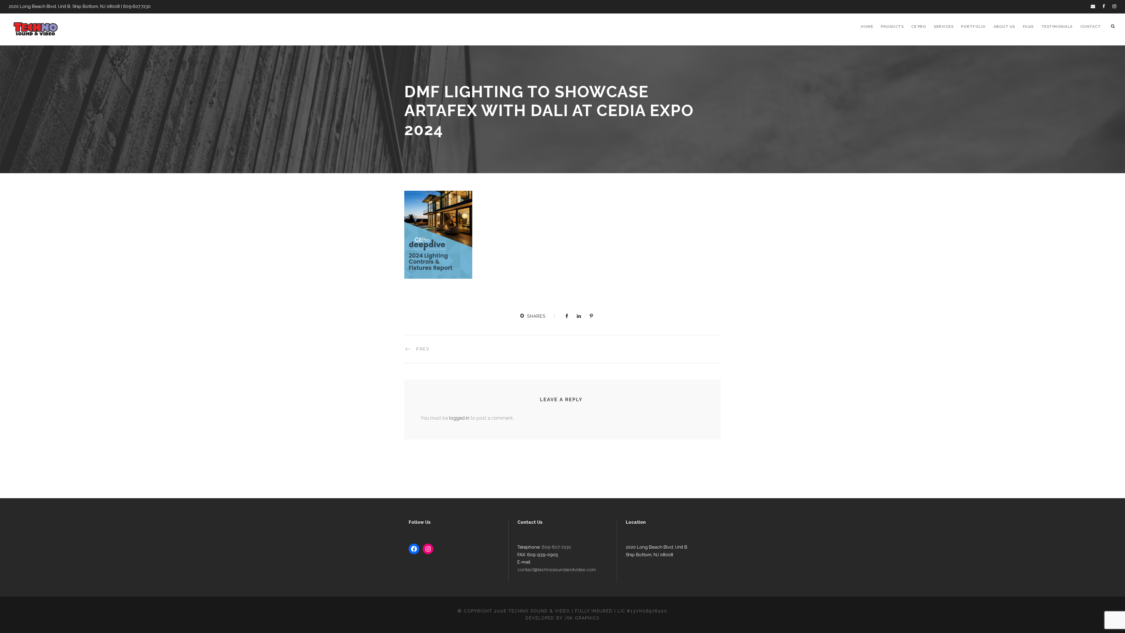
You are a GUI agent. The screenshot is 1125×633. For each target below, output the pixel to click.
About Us (1004, 26)
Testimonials (1057, 26)
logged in (459, 418)
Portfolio (973, 26)
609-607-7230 (556, 547)
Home (867, 26)
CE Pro (918, 26)
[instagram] (1114, 6)
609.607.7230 (137, 6)
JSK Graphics (581, 618)
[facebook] (1103, 6)
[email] (1093, 6)
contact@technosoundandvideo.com (556, 569)
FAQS (1028, 26)
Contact (1090, 26)
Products (892, 26)
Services (943, 26)
